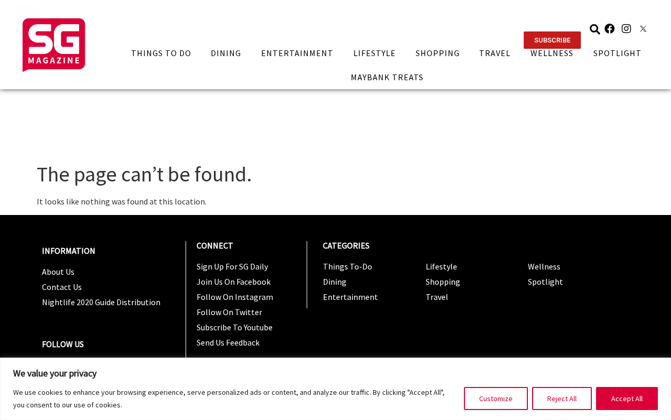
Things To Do (161, 53)
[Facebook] (609, 28)
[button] (552, 40)
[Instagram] (626, 28)
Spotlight (617, 53)
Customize (496, 398)
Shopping (438, 53)
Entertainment (297, 53)
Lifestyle (374, 53)
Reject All (562, 398)
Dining (226, 53)
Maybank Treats (387, 77)
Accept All (627, 398)
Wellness (552, 53)
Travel (495, 53)
